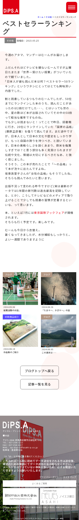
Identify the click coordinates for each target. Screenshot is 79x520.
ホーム (41, 17)
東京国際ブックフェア (49, 213)
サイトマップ (69, 477)
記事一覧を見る (39, 384)
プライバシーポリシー (50, 477)
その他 (49, 17)
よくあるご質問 (39, 483)
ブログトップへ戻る (39, 370)
